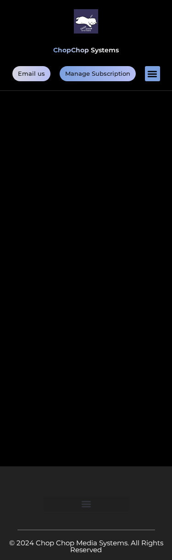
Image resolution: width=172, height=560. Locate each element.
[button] (152, 73)
